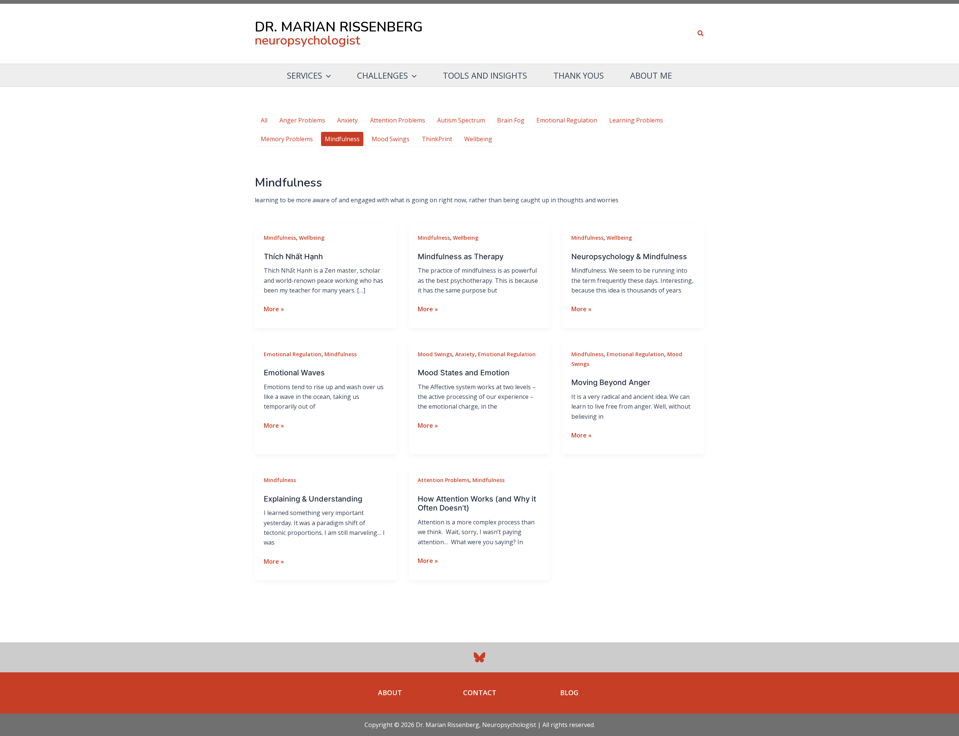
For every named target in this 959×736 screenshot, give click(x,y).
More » (274, 309)
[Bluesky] (479, 657)
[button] (701, 34)
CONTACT (479, 692)
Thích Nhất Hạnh (293, 256)
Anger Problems (302, 120)
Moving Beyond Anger (610, 382)
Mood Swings (390, 139)
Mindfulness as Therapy (460, 256)
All (264, 120)
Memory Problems (287, 139)
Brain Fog (510, 120)
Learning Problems (636, 120)
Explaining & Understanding (313, 498)
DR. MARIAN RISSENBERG (339, 27)
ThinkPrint (437, 139)
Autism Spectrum (461, 120)
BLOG (569, 692)
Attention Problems (397, 120)
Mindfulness (342, 139)
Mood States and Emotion (463, 372)
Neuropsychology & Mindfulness (629, 256)
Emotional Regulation (566, 120)
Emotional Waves (294, 372)
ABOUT (390, 692)
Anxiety (347, 120)
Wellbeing (478, 139)
